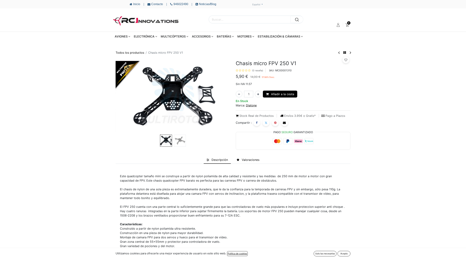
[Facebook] (256, 122)
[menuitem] (347, 25)
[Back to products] (344, 52)
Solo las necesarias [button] (325, 253)
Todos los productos (130, 52)
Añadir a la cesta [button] (282, 94)
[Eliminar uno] (239, 94)
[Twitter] (265, 122)
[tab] (217, 160)
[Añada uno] (258, 94)
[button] (124, 96)
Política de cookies (237, 253)
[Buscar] (297, 19)
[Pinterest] (275, 122)
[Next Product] (350, 52)
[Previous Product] (339, 52)
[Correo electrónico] (284, 122)
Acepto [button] (344, 253)
